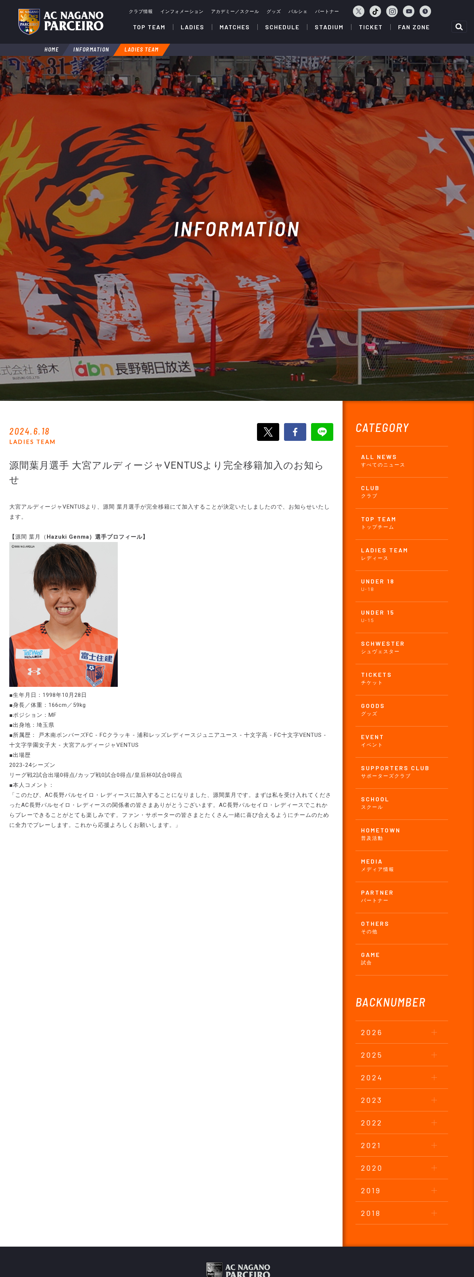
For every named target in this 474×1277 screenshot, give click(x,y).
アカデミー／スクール (235, 11)
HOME (51, 49)
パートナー (327, 11)
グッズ (274, 11)
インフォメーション (182, 11)
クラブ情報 (141, 11)
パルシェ (298, 11)
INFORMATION (91, 49)
